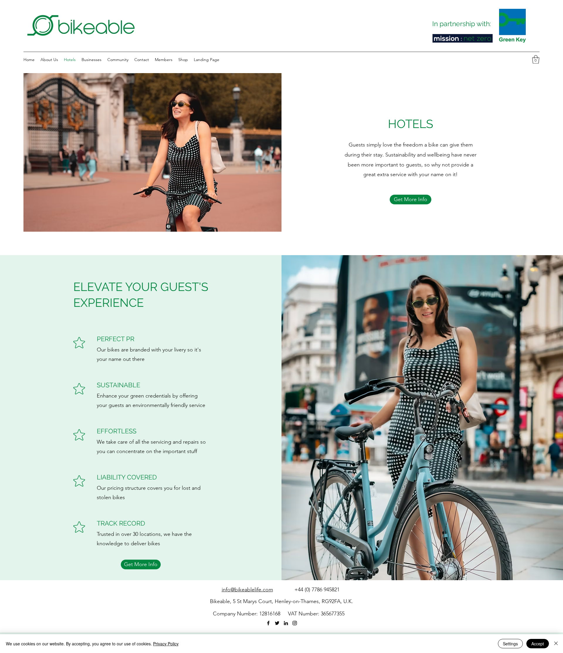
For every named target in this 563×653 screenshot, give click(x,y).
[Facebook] (268, 623)
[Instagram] (295, 623)
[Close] (555, 643)
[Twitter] (277, 623)
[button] (535, 59)
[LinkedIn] (286, 623)
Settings (510, 644)
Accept (537, 644)
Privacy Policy (166, 644)
